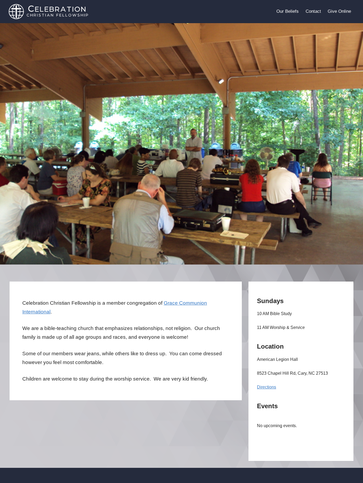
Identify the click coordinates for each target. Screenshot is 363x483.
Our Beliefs (287, 11)
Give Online (339, 11)
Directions (266, 387)
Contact (313, 11)
